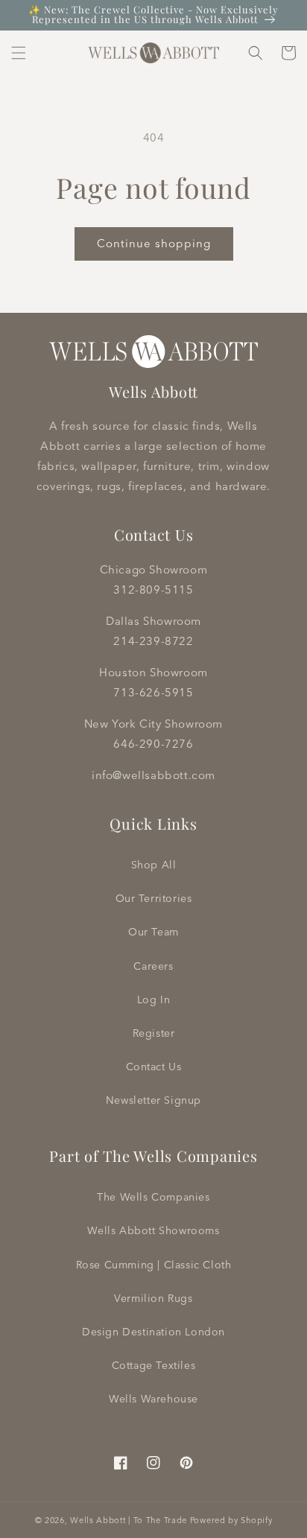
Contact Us (154, 1066)
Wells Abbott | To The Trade (128, 1520)
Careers (153, 966)
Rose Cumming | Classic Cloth (154, 1264)
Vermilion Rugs (153, 1298)
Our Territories (153, 898)
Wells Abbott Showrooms (153, 1230)
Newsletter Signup (153, 1100)
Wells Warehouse (153, 1398)
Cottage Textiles (154, 1365)
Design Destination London (153, 1331)
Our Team (153, 931)
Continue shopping (154, 243)
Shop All (154, 864)
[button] (18, 52)
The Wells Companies (153, 1197)
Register (154, 1033)
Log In (154, 999)
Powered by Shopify (231, 1520)
